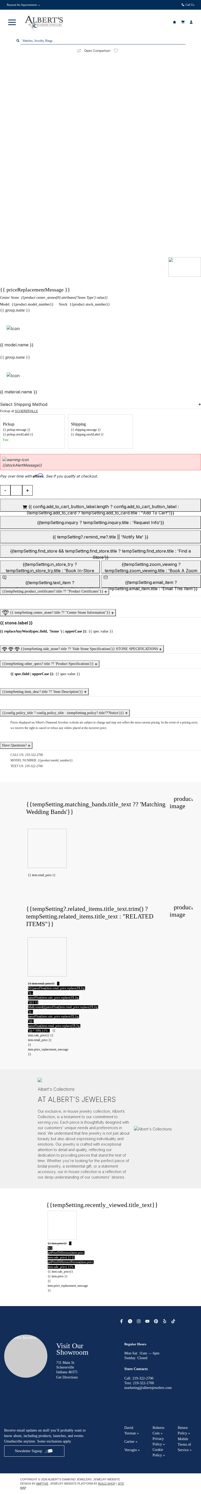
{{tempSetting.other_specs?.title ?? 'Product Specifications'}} (48, 664)
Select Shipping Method (23, 404)
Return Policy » (184, 1430)
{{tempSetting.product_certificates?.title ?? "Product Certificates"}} (53, 591)
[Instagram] (139, 1321)
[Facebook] (122, 1321)
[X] (130, 1321)
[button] (12, 22)
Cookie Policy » (159, 1452)
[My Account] (191, 22)
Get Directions (67, 1377)
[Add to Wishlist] (119, 51)
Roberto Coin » (158, 1430)
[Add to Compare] (79, 51)
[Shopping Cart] (183, 22)
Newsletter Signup (28, 1451)
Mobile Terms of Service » (185, 1444)
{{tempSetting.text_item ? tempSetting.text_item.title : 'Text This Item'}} (50, 584)
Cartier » (130, 1442)
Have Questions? (15, 745)
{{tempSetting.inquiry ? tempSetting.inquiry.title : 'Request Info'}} (100, 522)
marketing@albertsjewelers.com (148, 1388)
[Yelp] (165, 1321)
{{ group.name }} (15, 310)
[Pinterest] (156, 1321)
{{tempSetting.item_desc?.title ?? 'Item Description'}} (43, 692)
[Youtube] (148, 1321)
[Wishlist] (175, 22)
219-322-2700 (34, 755)
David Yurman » (131, 1430)
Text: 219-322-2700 (139, 1383)
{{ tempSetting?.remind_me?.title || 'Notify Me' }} (100, 536)
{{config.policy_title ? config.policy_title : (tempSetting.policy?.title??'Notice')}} (63, 713)
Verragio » (132, 1450)
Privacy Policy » (159, 1441)
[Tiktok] (174, 1321)
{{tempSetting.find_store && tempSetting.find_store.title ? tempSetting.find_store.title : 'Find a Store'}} (100, 553)
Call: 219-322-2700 (138, 1378)
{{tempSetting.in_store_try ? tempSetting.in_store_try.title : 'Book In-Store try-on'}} (50, 567)
